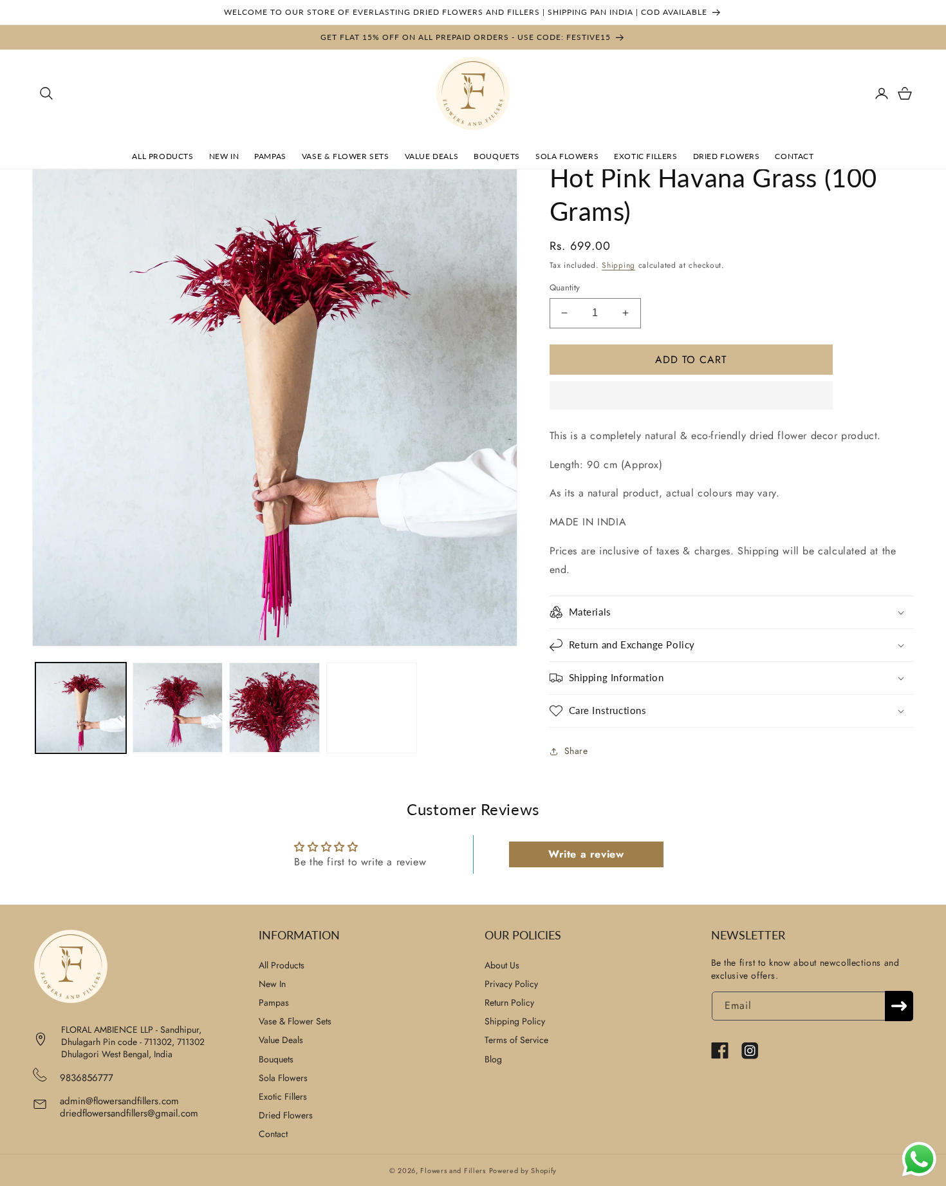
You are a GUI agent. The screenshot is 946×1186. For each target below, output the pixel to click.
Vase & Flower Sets (295, 1021)
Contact (273, 1133)
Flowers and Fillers (452, 1170)
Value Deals (281, 1039)
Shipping (618, 265)
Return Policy (509, 1002)
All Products (281, 965)
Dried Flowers (286, 1115)
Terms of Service (516, 1039)
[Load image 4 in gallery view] (371, 708)
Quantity (565, 287)
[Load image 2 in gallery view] (178, 708)
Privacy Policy (511, 983)
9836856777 (86, 1078)
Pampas (274, 1002)
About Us (502, 965)
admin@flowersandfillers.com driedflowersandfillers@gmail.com (129, 1107)
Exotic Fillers (283, 1096)
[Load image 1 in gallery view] (80, 708)
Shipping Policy (515, 1021)
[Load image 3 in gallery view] (274, 708)
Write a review (586, 854)
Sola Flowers (283, 1077)
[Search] (46, 93)
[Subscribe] (899, 1006)
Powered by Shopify (523, 1170)
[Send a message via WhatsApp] (919, 1159)
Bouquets (276, 1059)
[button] (691, 396)
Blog (493, 1059)
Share (576, 750)
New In (272, 983)
